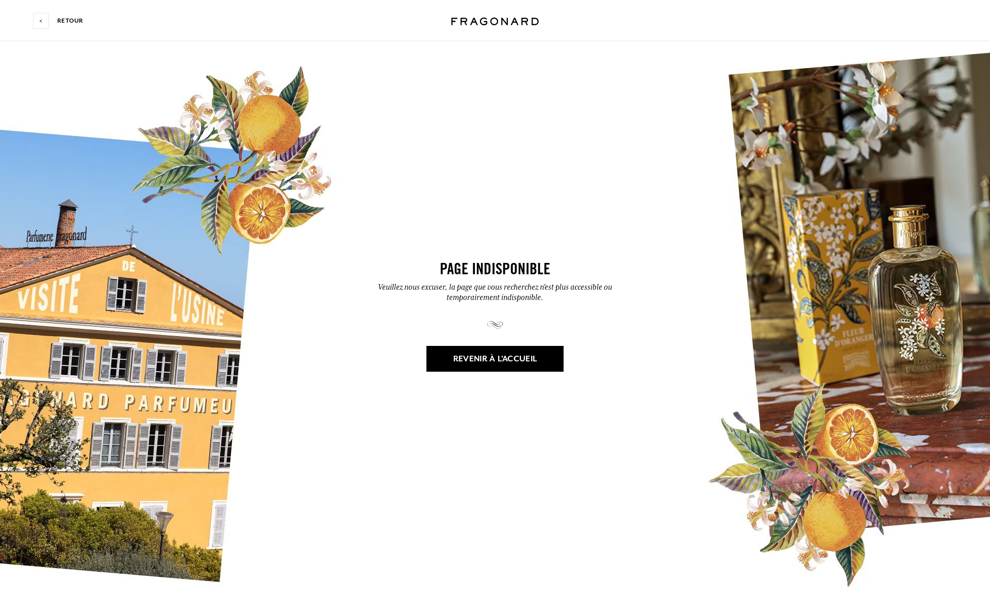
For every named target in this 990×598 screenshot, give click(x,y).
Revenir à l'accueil (495, 359)
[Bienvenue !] (495, 20)
